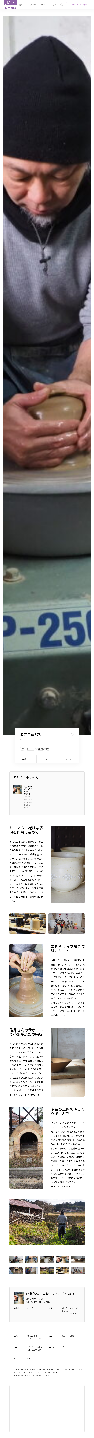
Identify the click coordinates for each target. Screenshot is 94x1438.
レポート (25, 759)
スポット (43, 4)
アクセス (47, 759)
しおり (78, 4)
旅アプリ (22, 4)
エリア (53, 4)
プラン (33, 4)
